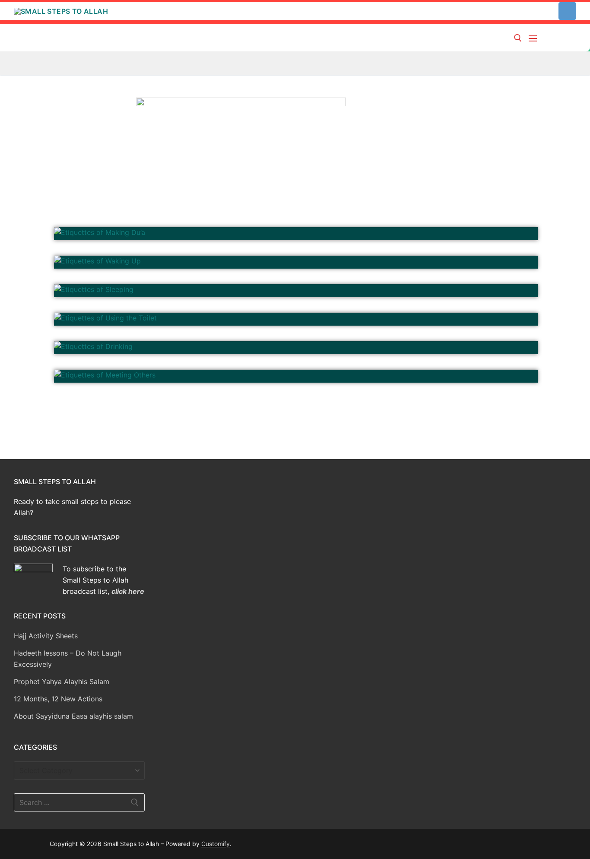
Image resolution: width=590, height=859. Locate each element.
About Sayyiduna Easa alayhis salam (73, 716)
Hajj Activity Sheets (46, 635)
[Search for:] (79, 802)
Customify (215, 843)
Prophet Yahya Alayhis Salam (61, 681)
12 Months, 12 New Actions (58, 698)
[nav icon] (534, 38)
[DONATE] (567, 11)
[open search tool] (518, 38)
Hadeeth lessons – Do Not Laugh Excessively (67, 659)
